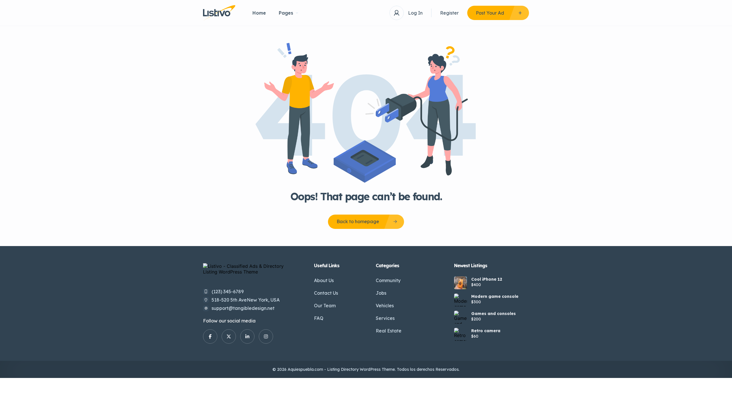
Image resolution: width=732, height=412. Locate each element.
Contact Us (326, 293)
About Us (324, 280)
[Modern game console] (460, 300)
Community (388, 280)
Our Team (325, 305)
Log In (415, 13)
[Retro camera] (460, 334)
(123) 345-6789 (228, 291)
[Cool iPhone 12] (460, 282)
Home (259, 13)
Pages (286, 13)
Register (449, 13)
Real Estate (388, 331)
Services (385, 318)
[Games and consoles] (460, 317)
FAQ (318, 318)
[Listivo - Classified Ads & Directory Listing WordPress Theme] (219, 13)
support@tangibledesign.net (243, 308)
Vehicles (385, 305)
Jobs (381, 293)
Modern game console (494, 296)
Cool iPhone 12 (486, 279)
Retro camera (485, 331)
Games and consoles (493, 314)
